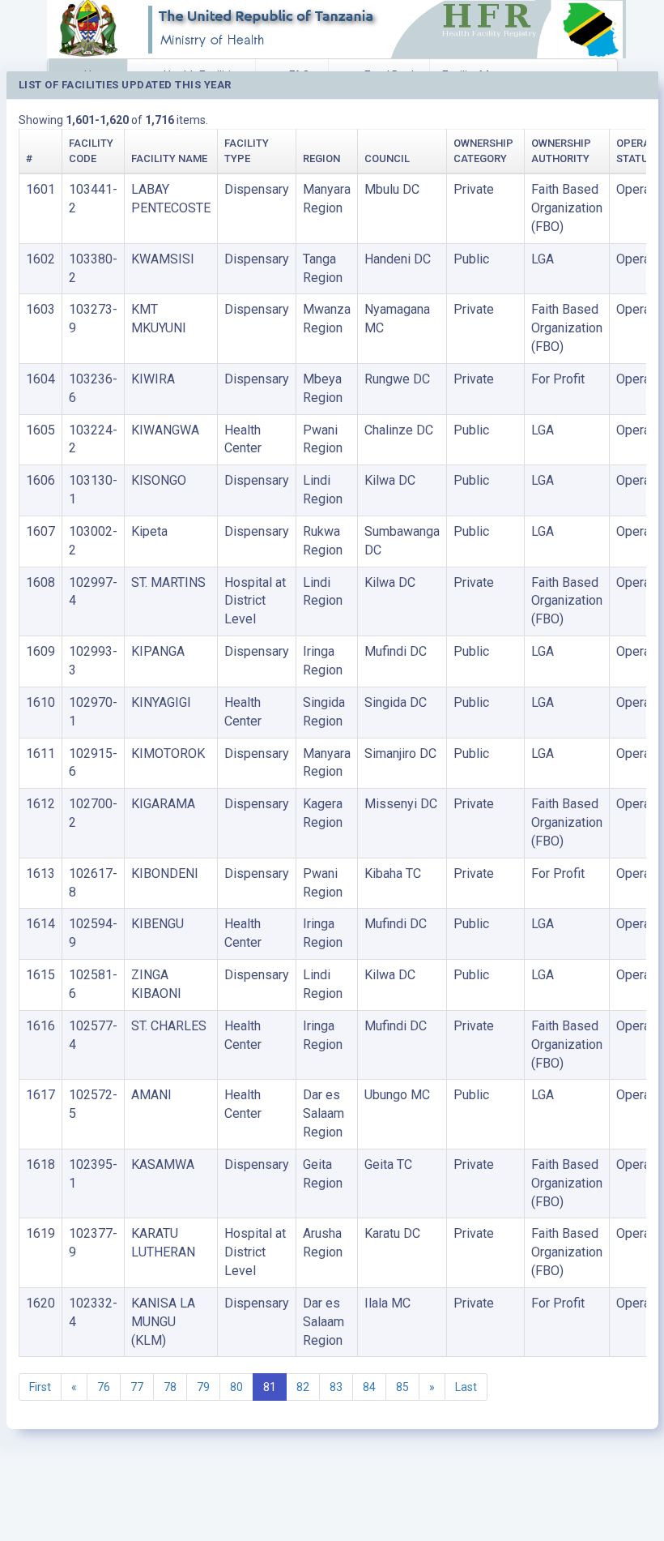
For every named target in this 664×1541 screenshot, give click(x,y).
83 (336, 1386)
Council (387, 158)
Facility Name (169, 158)
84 (369, 1386)
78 (170, 1386)
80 (236, 1386)
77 (136, 1386)
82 (302, 1386)
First (40, 1386)
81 (269, 1386)
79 (203, 1386)
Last (466, 1386)
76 (103, 1386)
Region (321, 158)
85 (402, 1386)
